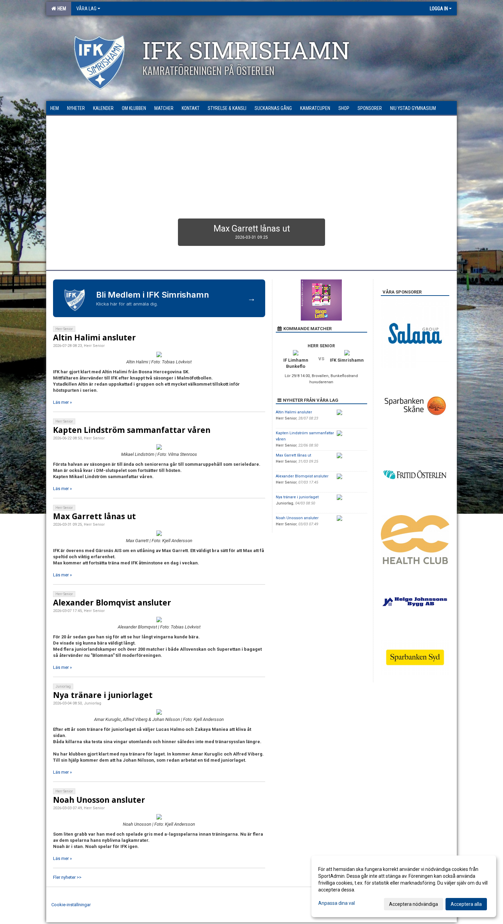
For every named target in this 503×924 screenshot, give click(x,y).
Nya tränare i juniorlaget (103, 694)
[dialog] (403, 886)
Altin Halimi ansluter (94, 337)
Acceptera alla (466, 904)
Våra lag (86, 8)
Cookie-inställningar (71, 904)
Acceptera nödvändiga (413, 904)
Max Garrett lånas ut (94, 516)
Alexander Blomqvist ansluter (112, 602)
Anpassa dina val (336, 903)
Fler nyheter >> (67, 877)
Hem (60, 8)
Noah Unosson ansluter (99, 799)
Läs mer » (62, 402)
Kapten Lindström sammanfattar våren (131, 429)
